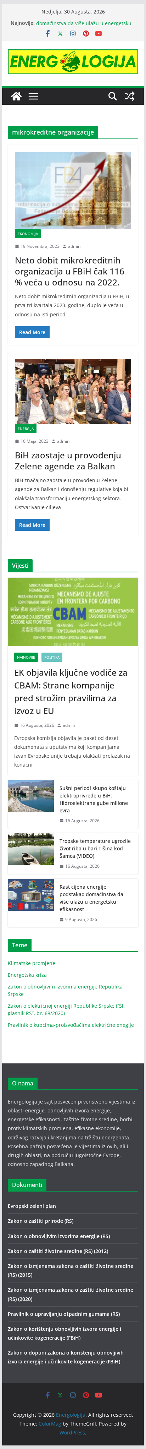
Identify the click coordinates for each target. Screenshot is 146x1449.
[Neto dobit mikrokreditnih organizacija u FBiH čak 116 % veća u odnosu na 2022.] (73, 190)
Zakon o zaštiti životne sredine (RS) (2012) (58, 1251)
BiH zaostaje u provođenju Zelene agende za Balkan (68, 460)
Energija (26, 428)
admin (74, 246)
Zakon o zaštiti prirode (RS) (40, 1221)
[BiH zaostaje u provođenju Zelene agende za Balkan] (73, 391)
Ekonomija (28, 233)
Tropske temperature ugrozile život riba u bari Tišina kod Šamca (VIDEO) (95, 848)
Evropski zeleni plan (32, 1206)
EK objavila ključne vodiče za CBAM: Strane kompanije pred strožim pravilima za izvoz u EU (71, 691)
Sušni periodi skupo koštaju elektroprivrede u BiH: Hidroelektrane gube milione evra (94, 799)
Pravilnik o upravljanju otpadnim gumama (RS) (64, 1314)
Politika (52, 657)
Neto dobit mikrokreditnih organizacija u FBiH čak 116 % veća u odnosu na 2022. (69, 271)
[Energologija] (16, 96)
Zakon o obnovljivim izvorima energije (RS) (59, 1236)
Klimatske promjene (31, 963)
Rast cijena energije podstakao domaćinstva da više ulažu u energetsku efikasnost (91, 898)
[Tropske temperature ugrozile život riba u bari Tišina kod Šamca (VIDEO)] (31, 854)
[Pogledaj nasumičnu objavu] (129, 96)
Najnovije (26, 657)
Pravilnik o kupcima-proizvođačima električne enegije (71, 1025)
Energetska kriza (27, 974)
